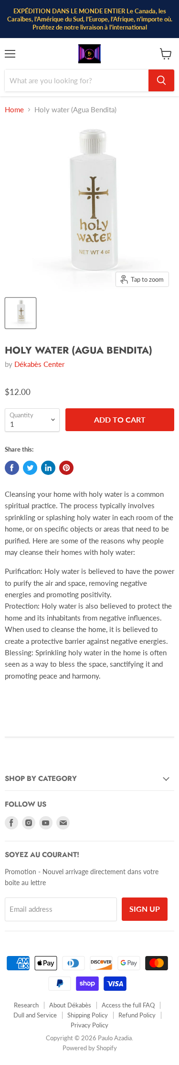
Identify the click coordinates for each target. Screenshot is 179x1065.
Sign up (144, 908)
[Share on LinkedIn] (48, 468)
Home (14, 110)
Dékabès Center (39, 364)
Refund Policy (137, 1015)
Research (26, 1005)
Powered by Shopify (90, 1048)
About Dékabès (70, 1005)
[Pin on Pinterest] (66, 468)
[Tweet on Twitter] (30, 468)
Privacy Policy (89, 1025)
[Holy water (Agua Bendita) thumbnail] (20, 313)
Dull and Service (35, 1015)
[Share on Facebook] (12, 468)
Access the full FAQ (128, 1005)
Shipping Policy (87, 1015)
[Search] (161, 80)
